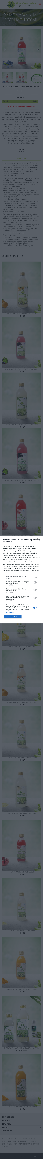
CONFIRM (13, 616)
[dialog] (21, 579)
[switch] (35, 582)
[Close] (39, 540)
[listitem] (21, 577)
